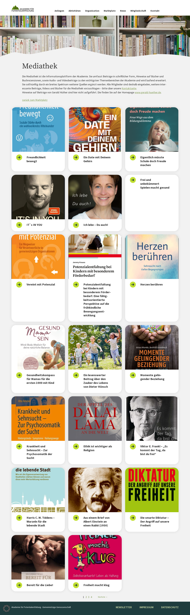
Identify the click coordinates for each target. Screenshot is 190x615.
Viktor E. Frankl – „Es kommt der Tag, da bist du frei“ (154, 450)
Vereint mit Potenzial (41, 284)
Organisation (92, 10)
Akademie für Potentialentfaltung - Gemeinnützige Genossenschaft (41, 607)
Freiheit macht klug (96, 585)
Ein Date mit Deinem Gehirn (96, 159)
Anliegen (59, 10)
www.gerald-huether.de (148, 92)
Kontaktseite (129, 88)
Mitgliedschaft (138, 10)
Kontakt (155, 10)
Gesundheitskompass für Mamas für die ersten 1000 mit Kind (41, 379)
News (123, 10)
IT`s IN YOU (34, 225)
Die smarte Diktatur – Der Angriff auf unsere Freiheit (154, 521)
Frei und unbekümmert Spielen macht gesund (154, 183)
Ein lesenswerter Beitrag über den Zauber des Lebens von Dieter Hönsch (95, 380)
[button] (6, 608)
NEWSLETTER (124, 607)
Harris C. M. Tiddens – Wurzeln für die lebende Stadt (41, 521)
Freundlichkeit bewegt (36, 159)
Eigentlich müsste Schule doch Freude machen (153, 161)
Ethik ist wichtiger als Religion (97, 448)
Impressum (146, 607)
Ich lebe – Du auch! (95, 225)
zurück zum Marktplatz (35, 100)
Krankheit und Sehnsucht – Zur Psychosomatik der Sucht (39, 452)
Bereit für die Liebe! (40, 585)
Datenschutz (170, 607)
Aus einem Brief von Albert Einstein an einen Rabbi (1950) (96, 521)
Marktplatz (110, 10)
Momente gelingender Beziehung (152, 377)
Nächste (102, 597)
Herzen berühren (151, 284)
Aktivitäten (75, 10)
